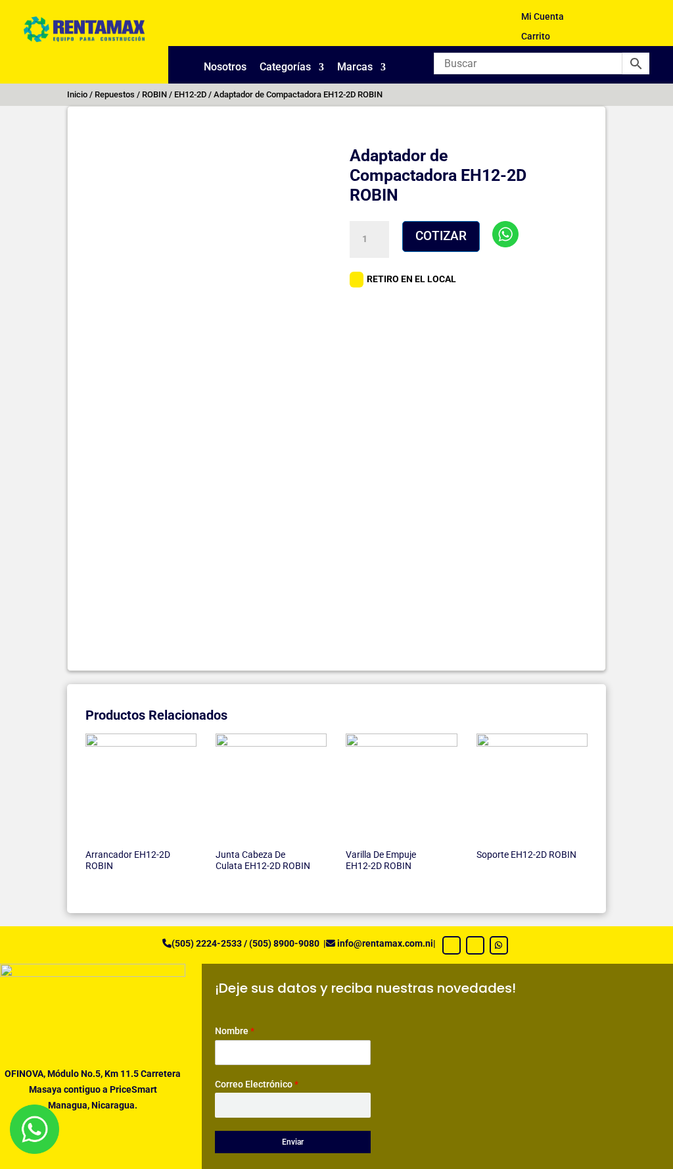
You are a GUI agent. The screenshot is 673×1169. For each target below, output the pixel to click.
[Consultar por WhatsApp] (505, 234)
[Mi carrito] (612, 21)
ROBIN (154, 94)
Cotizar (441, 235)
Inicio (77, 94)
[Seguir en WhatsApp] (499, 945)
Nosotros (225, 67)
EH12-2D (190, 94)
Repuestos (115, 94)
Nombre (234, 1031)
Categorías (285, 67)
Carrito (535, 36)
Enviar (293, 1142)
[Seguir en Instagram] (475, 945)
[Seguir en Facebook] (451, 945)
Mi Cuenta (542, 17)
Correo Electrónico (256, 1084)
